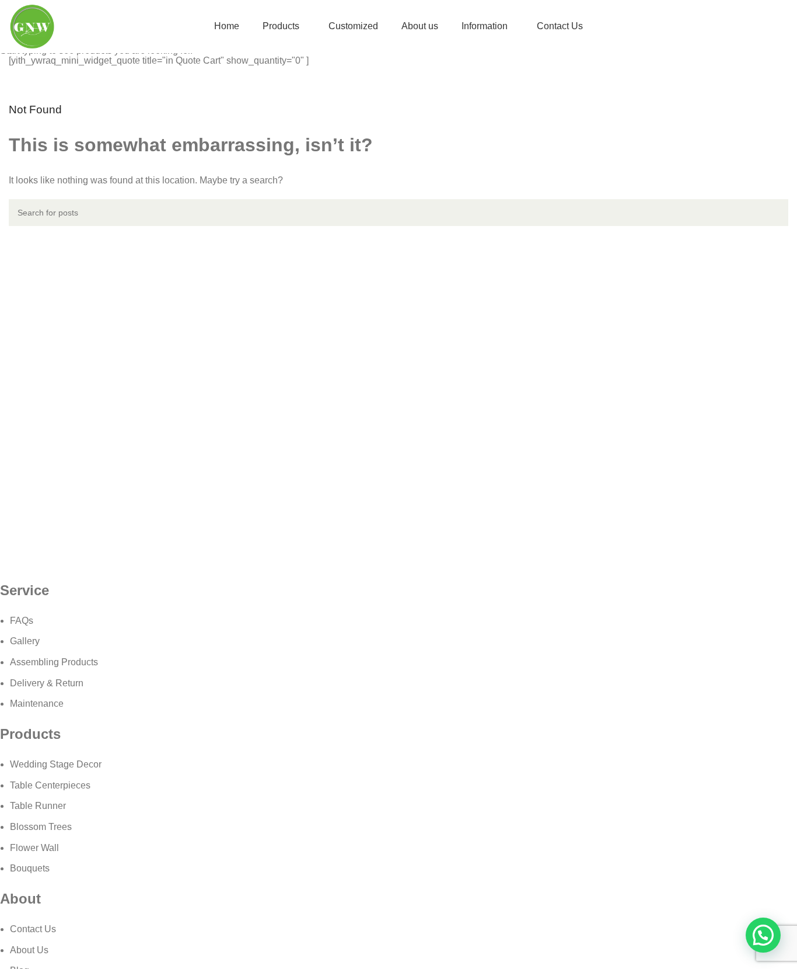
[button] (763, 935)
